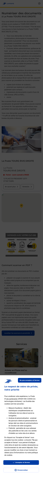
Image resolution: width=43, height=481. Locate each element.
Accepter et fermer (22, 462)
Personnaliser (22, 470)
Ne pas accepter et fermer (30, 380)
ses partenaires (11, 399)
